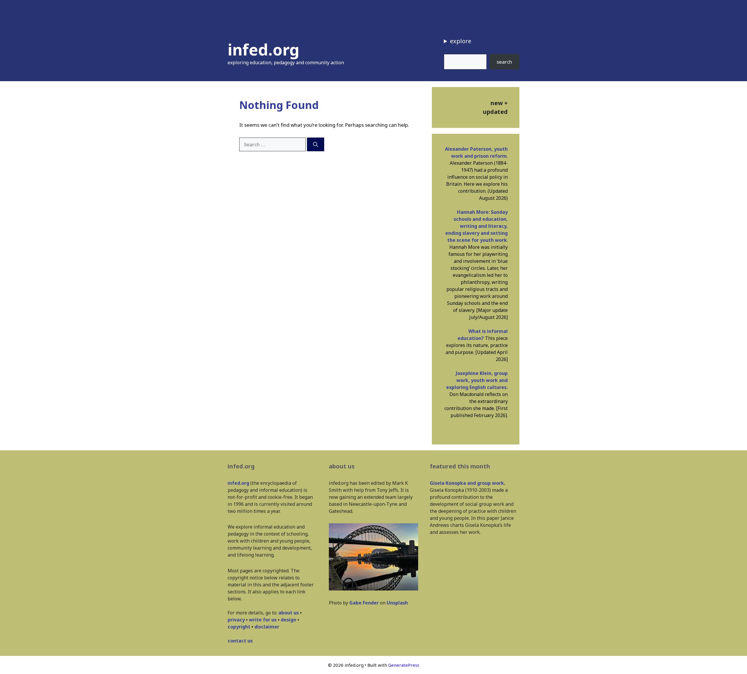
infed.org (263, 49)
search (504, 61)
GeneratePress (403, 665)
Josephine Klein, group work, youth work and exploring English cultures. (477, 380)
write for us (263, 619)
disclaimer (266, 626)
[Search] (315, 145)
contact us (240, 640)
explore (460, 41)
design (288, 619)
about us (288, 612)
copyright (239, 626)
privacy (236, 619)
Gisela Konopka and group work (467, 483)
